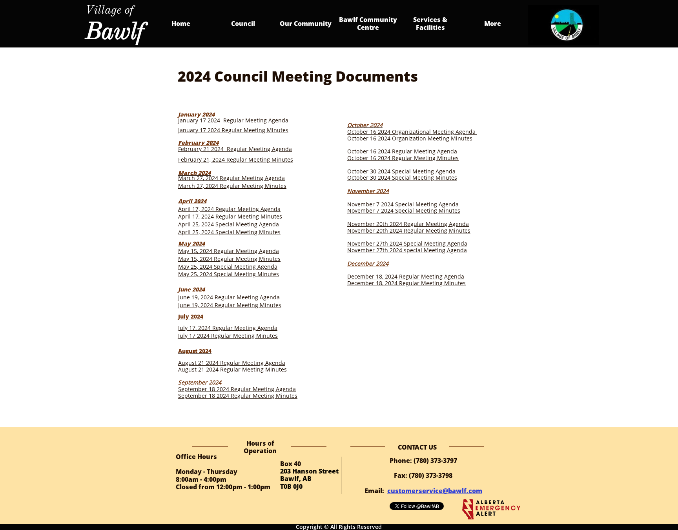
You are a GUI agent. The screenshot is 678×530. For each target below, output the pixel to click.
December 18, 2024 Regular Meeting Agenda (405, 276)
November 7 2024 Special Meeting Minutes (403, 210)
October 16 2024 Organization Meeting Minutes (409, 138)
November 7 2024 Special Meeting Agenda (403, 204)
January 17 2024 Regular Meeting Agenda (233, 120)
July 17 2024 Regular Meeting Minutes (228, 335)
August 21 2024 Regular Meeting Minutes (232, 369)
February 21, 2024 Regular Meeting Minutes (235, 159)
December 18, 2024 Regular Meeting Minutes (406, 283)
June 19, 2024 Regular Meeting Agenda (229, 297)
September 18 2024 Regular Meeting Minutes (237, 395)
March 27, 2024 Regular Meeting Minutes (232, 185)
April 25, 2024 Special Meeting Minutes (229, 232)
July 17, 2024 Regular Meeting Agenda (227, 327)
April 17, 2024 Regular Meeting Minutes (230, 216)
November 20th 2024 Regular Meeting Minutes (408, 230)
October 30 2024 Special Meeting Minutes (402, 177)
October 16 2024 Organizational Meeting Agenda (412, 131)
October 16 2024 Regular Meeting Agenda (402, 151)
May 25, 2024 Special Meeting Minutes (228, 274)
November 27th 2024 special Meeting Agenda (407, 250)
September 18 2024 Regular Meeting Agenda (237, 389)
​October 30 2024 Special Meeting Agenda (401, 171)
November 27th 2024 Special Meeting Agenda (407, 243)
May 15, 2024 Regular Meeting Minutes (229, 258)
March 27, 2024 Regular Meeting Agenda (231, 178)
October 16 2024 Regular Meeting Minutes (403, 158)
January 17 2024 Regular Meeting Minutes (233, 130)
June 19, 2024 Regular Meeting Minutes (229, 305)
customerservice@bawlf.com (434, 490)
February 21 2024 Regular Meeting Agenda (235, 149)
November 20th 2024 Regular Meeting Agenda (408, 224)
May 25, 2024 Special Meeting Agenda (227, 266)
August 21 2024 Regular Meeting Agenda (231, 362)
